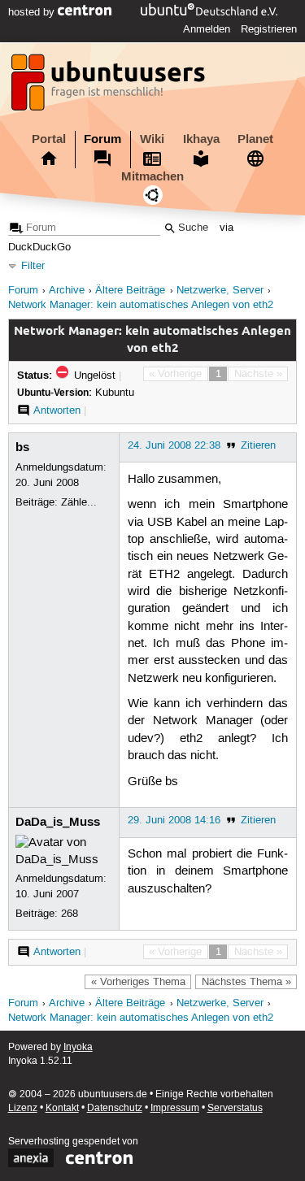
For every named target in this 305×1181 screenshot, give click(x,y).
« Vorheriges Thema (138, 981)
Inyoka (78, 1047)
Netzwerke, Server (220, 290)
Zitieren (258, 445)
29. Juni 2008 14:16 (174, 820)
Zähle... (79, 502)
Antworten (57, 410)
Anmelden (206, 29)
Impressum (174, 1108)
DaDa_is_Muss (57, 822)
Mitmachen (152, 176)
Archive (67, 290)
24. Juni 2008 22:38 (174, 445)
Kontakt (62, 1108)
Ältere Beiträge (130, 290)
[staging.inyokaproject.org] (109, 87)
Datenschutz (114, 1108)
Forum (102, 139)
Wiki (152, 139)
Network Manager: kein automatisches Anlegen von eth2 (140, 305)
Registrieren (269, 29)
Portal (49, 139)
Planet (255, 139)
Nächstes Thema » (246, 981)
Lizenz (22, 1108)
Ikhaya (201, 139)
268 (69, 913)
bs (22, 447)
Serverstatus (235, 1108)
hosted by (33, 12)
